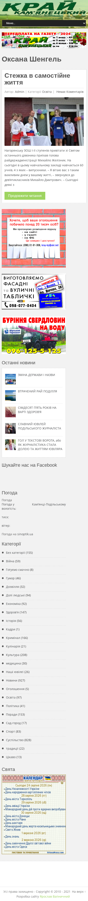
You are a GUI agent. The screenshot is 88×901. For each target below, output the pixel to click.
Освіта (47, 92)
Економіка (13, 604)
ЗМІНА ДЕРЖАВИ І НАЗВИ (36, 375)
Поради (11, 714)
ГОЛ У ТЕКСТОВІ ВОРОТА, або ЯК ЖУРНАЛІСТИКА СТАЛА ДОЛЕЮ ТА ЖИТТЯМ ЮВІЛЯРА (40, 444)
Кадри (10, 629)
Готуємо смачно (17, 570)
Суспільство (14, 740)
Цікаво (11, 757)
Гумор (10, 578)
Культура (12, 655)
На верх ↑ (79, 892)
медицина (13, 663)
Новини (11, 680)
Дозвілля (12, 587)
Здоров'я (12, 612)
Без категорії (15, 553)
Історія (11, 621)
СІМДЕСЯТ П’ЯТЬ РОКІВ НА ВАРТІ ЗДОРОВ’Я (37, 410)
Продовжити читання (25, 196)
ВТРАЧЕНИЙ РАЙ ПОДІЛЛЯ (37, 391)
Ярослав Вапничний (55, 896)
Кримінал (13, 638)
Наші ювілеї (14, 672)
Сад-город (13, 723)
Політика (12, 706)
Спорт (10, 731)
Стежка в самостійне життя (37, 79)
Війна (10, 561)
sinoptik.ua (25, 534)
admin (19, 92)
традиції (12, 748)
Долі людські (15, 595)
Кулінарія (13, 646)
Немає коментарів (70, 92)
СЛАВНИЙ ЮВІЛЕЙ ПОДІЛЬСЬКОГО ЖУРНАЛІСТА (39, 426)
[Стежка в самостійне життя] (44, 122)
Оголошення (15, 689)
